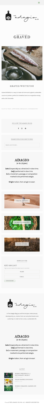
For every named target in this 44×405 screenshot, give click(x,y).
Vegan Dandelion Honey (24, 379)
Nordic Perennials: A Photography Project (22, 374)
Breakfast (24, 109)
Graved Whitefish (22, 86)
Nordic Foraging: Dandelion (25, 386)
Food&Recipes (33, 109)
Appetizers (16, 109)
